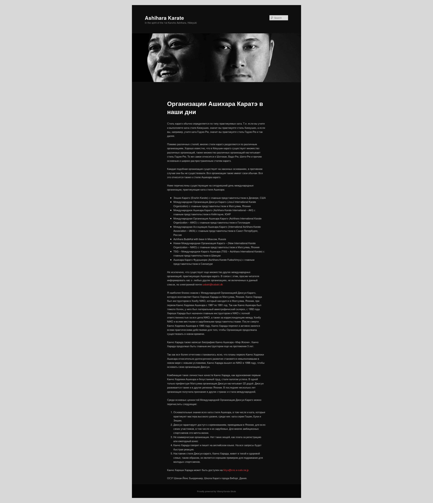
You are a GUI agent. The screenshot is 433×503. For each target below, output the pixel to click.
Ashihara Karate (164, 17)
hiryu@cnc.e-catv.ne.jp (236, 470)
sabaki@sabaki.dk (212, 284)
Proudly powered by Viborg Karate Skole (216, 491)
